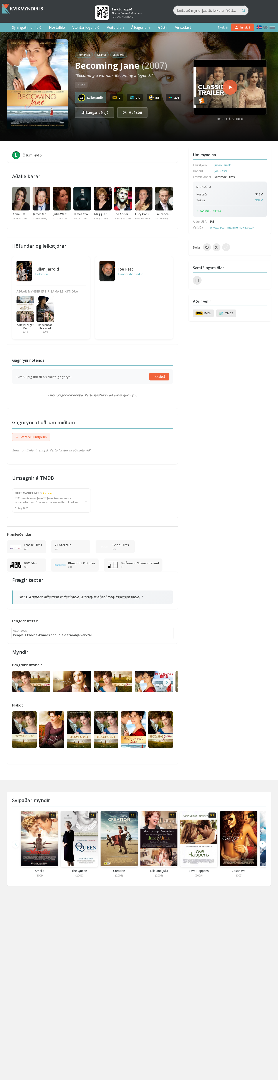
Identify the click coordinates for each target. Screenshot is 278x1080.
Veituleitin (115, 27)
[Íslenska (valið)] (259, 27)
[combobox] (211, 10)
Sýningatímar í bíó (26, 27)
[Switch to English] (265, 27)
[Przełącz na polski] (272, 27)
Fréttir (162, 27)
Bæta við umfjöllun (31, 437)
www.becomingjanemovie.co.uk (232, 227)
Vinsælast (183, 27)
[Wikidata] (197, 280)
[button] (167, 682)
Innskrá (159, 377)
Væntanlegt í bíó (85, 27)
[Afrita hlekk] (226, 247)
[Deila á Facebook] (207, 247)
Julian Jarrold (47, 269)
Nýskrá (223, 27)
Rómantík (84, 55)
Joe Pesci (126, 269)
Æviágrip (118, 55)
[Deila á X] (216, 247)
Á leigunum (140, 27)
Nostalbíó (57, 27)
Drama (101, 55)
